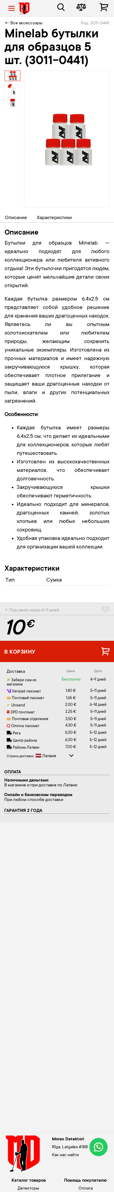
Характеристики (54, 218)
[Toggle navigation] (12, 8)
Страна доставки (20, 756)
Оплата (85, 1188)
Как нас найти (65, 1155)
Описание (16, 218)
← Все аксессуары (24, 23)
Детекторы (28, 1188)
